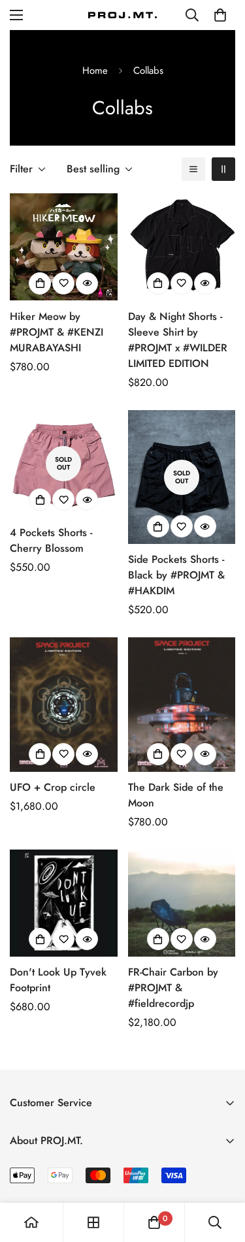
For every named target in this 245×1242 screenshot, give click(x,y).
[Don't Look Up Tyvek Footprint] (64, 903)
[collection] (93, 1222)
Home (95, 70)
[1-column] (193, 169)
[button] (220, 15)
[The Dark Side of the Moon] (182, 704)
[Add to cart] (40, 754)
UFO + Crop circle (52, 787)
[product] (31, 1222)
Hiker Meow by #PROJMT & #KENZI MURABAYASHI (56, 332)
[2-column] (223, 169)
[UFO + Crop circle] (64, 704)
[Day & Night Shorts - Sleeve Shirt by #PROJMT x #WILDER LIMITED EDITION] (182, 246)
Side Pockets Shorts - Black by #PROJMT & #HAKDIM (176, 575)
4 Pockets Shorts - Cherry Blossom (51, 540)
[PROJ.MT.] (123, 14)
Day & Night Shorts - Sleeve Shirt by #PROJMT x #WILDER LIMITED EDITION (177, 340)
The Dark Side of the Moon (175, 795)
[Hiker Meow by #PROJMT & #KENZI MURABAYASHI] (64, 246)
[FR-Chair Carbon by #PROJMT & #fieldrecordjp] (182, 903)
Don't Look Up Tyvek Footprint (58, 979)
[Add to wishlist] (63, 283)
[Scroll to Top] (221, 1173)
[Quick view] (87, 283)
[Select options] (40, 283)
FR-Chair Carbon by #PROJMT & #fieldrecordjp (173, 987)
